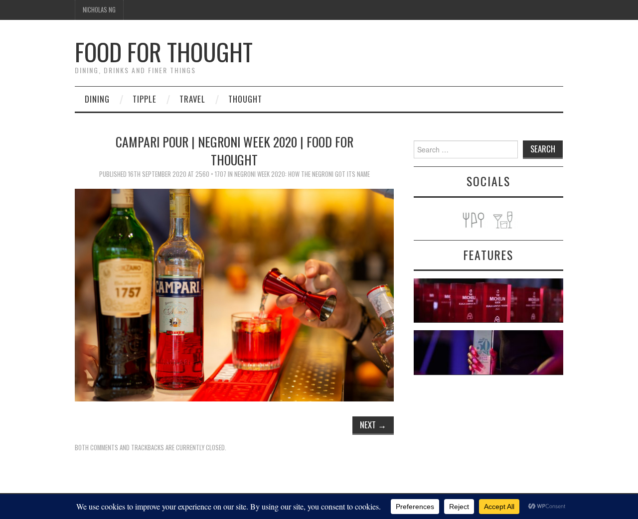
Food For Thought (164, 51)
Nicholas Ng (99, 9)
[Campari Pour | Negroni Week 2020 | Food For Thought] (234, 293)
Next (373, 424)
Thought (245, 99)
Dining (97, 99)
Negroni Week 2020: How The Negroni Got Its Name (302, 174)
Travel (192, 99)
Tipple (145, 99)
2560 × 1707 (210, 174)
